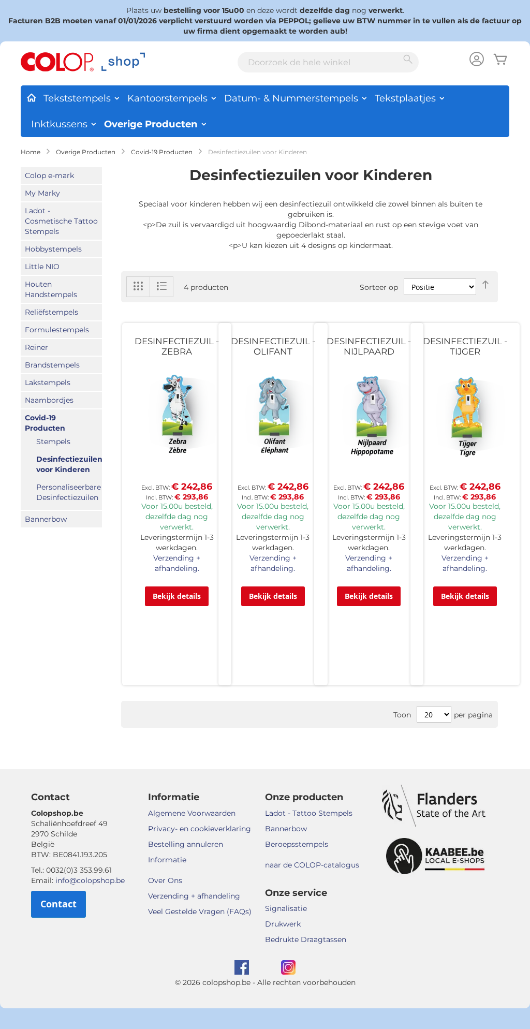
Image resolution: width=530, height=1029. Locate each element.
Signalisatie (286, 908)
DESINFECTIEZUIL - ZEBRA (177, 346)
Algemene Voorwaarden (191, 813)
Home (30, 152)
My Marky (42, 193)
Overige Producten (85, 152)
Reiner (36, 347)
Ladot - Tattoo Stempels (308, 813)
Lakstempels (47, 382)
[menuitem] (31, 95)
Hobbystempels (53, 249)
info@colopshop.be (90, 880)
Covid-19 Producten (162, 152)
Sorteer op (379, 287)
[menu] (265, 111)
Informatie (167, 859)
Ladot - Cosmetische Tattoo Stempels (61, 221)
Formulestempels (57, 329)
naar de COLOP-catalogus (312, 865)
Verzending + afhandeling (194, 896)
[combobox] (328, 62)
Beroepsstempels (296, 844)
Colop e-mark (49, 175)
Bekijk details (177, 596)
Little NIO (42, 266)
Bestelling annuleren (185, 844)
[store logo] (83, 62)
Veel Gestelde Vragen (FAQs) (200, 911)
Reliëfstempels (51, 312)
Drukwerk (283, 924)
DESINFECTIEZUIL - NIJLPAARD (369, 346)
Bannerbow (46, 519)
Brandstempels (52, 365)
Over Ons (165, 880)
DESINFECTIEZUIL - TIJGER (465, 346)
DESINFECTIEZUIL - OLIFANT (273, 346)
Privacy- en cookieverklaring (199, 828)
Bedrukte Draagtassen (305, 939)
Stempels (53, 441)
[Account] (476, 60)
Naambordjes (49, 400)
